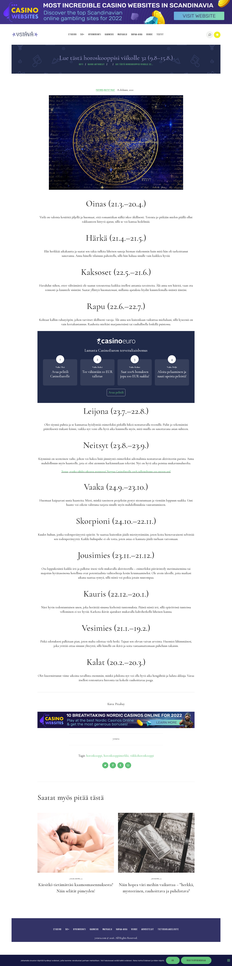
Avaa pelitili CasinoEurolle (60, 374)
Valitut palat (109, 90)
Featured (99, 90)
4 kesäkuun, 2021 (156, 879)
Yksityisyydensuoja (196, 960)
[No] (228, 960)
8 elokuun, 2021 (125, 90)
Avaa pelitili (116, 392)
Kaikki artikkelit (96, 64)
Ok (173, 960)
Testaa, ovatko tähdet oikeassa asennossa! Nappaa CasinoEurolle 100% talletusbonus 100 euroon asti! (116, 471)
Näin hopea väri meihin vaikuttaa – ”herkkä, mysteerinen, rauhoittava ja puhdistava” (156, 888)
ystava (116, 738)
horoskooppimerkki (116, 756)
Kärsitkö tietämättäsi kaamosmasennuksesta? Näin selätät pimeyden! (75, 888)
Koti (81, 64)
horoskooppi (94, 756)
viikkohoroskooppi (142, 756)
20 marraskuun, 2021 (76, 879)
